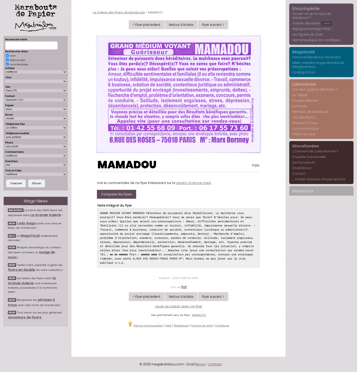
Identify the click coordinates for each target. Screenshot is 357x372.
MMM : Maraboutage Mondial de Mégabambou (318, 64)
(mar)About (301, 168)
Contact (299, 173)
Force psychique (305, 128)
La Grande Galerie (45, 215)
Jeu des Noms (303, 117)
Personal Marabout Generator (316, 57)
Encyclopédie (306, 8)
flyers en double (21, 269)
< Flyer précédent (146, 24)
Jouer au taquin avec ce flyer (178, 306)
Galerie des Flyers (311, 23)
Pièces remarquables (148, 326)
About (200, 364)
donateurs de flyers (24, 317)
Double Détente (305, 100)
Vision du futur (303, 134)
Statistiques (181, 326)
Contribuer (222, 326)
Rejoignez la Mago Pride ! (312, 28)
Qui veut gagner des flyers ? (314, 89)
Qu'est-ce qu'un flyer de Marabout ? (311, 15)
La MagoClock (303, 72)
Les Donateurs (303, 162)
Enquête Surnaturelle (309, 156)
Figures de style (202, 326)
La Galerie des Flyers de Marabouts (119, 12)
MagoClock (30, 235)
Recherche (303, 191)
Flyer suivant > (213, 24)
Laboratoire (304, 84)
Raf (184, 287)
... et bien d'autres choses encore (318, 179)
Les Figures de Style (307, 34)
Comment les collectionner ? (315, 151)
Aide (168, 326)
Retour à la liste (181, 24)
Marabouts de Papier (36, 10)
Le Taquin (300, 95)
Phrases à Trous (305, 123)
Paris (255, 165)
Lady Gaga (26, 223)
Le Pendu (299, 106)
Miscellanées (305, 146)
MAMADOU (127, 164)
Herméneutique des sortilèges (316, 40)
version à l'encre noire (193, 183)
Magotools (303, 52)
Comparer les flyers (116, 194)
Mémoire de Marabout (310, 111)
